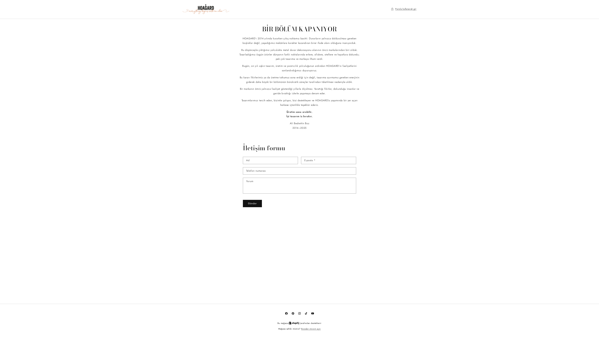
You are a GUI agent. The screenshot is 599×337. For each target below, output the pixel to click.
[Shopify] (294, 323)
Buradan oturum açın (311, 328)
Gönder (252, 203)
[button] (403, 9)
